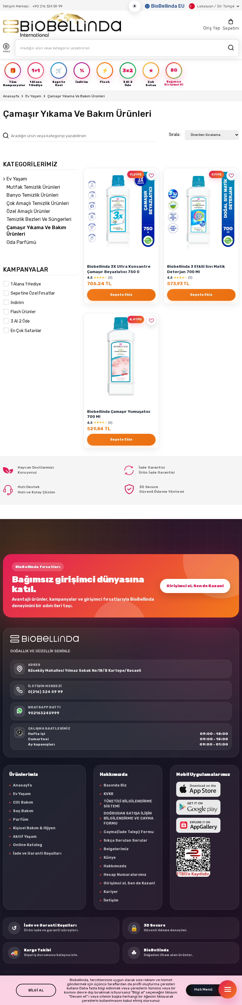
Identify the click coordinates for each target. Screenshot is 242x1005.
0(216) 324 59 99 (45, 691)
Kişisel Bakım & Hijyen (34, 828)
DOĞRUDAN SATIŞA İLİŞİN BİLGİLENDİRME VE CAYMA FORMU (128, 818)
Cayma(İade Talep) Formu (129, 832)
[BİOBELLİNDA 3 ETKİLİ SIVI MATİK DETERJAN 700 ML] (201, 211)
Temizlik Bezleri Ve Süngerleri (38, 219)
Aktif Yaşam (25, 836)
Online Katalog (27, 845)
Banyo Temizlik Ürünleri (32, 195)
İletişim (111, 900)
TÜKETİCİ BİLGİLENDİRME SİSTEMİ (128, 803)
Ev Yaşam (33, 96)
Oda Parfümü (21, 242)
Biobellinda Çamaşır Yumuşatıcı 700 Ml (118, 414)
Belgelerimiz (116, 849)
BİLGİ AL (36, 990)
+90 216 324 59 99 (47, 6)
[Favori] (151, 175)
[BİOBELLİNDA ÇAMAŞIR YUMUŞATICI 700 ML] (121, 356)
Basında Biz (115, 785)
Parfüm (20, 819)
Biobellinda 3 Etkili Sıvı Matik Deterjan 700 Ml (196, 269)
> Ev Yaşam (15, 179)
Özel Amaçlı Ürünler (28, 211)
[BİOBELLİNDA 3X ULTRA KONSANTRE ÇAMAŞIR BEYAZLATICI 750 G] (121, 211)
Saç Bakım (23, 811)
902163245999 (43, 713)
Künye (110, 857)
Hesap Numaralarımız (125, 874)
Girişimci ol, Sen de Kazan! (195, 586)
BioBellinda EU (167, 6)
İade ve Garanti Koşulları (37, 853)
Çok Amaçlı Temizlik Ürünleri (37, 203)
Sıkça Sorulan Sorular (126, 840)
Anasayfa (11, 96)
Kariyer (111, 891)
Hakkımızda (115, 866)
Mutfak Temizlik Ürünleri (33, 187)
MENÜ (6, 51)
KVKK (108, 793)
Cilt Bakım (23, 802)
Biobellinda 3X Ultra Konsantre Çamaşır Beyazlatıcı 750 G (119, 269)
